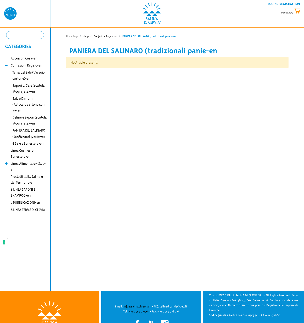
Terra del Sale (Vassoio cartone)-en (28, 75)
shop (86, 36)
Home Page (72, 36)
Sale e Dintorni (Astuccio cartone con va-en (28, 104)
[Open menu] (10, 13)
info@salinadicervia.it (137, 306)
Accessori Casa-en (24, 58)
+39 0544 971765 (138, 311)
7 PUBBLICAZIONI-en (25, 202)
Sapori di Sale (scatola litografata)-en (28, 88)
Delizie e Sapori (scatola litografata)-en (29, 120)
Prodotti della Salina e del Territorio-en (27, 179)
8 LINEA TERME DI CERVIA (28, 210)
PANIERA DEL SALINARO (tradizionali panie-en (28, 133)
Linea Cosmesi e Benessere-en (22, 153)
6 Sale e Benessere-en (28, 143)
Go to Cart (294, 10)
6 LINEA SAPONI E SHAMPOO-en (23, 192)
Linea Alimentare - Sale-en (28, 166)
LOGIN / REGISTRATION (284, 4)
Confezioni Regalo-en (26, 65)
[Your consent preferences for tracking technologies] (4, 242)
